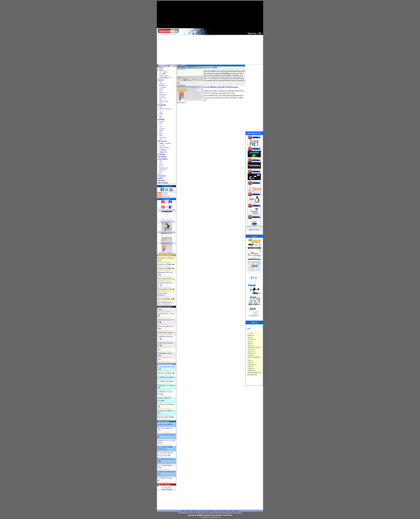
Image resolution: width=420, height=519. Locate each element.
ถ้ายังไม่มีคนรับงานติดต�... (166, 289)
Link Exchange (166, 487)
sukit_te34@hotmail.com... (166, 303)
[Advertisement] (210, 14)
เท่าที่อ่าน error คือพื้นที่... (165, 424)
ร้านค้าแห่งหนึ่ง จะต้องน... (166, 332)
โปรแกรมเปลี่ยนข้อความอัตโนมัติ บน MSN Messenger (220, 87)
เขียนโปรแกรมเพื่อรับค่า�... (167, 373)
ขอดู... (160, 349)
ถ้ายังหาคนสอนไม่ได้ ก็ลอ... (166, 279)
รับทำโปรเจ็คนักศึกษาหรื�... (167, 299)
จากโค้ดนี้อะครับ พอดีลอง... (166, 377)
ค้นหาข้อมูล (162, 157)
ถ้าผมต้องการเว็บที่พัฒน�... (166, 264)
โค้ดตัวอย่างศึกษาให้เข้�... (166, 417)
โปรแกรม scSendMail (210, 67)
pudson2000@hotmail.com (212, 95)
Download (181, 85)
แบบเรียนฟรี (162, 105)
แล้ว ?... (160, 360)
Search (218, 511)
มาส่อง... (160, 309)
